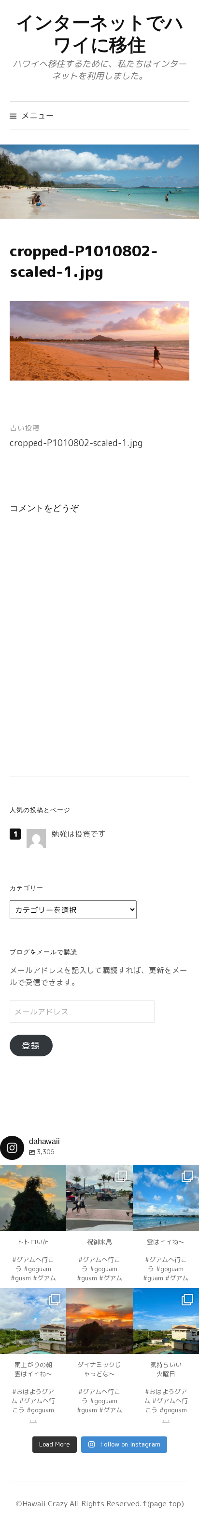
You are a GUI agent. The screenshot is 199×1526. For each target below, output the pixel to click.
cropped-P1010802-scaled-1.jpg (76, 443)
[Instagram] (54, 1219)
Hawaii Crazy (45, 1503)
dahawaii (33, 1173)
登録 (31, 1045)
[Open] (33, 1198)
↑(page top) (163, 1503)
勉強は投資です (79, 834)
